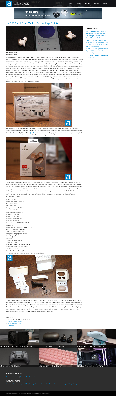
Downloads (49, 384)
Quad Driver (33, 133)
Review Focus (58, 384)
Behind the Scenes (11, 384)
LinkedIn (24, 377)
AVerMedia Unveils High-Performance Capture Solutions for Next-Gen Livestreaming (97, 51)
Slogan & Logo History (70, 384)
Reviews (78, 3)
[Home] (9, 3)
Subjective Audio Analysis (15, 323)
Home (70, 3)
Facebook (16, 377)
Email (35, 377)
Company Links (23, 384)
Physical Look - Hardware (15, 321)
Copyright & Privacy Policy (36, 384)
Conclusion (11, 326)
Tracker (105, 3)
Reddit (31, 377)
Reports (87, 3)
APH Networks (21, 3)
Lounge (96, 3)
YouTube (9, 377)
